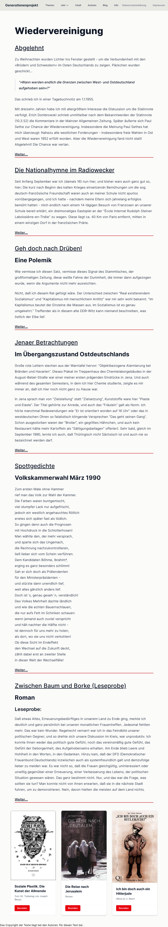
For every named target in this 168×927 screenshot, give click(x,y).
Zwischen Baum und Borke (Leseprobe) (70, 685)
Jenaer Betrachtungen (46, 342)
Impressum (159, 5)
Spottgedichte (35, 465)
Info (116, 5)
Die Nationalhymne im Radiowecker (65, 170)
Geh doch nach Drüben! (48, 248)
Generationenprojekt (21, 5)
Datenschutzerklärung (134, 5)
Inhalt (78, 5)
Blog (105, 5)
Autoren (92, 5)
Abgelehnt (29, 47)
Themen (49, 5)
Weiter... (21, 154)
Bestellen (22, 908)
